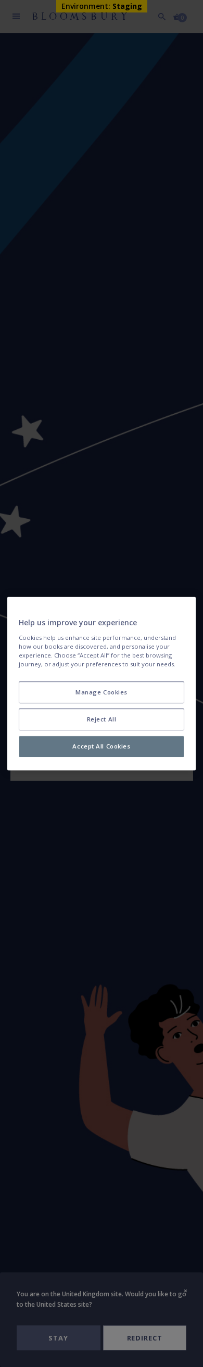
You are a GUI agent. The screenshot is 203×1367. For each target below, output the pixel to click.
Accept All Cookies (101, 746)
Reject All (102, 719)
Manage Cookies (101, 692)
